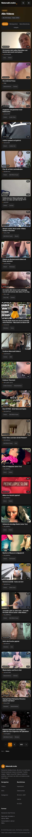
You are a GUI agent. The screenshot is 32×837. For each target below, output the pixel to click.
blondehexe (7, 643)
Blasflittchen (7, 171)
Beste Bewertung (24, 24)
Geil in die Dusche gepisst (11, 641)
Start (2, 751)
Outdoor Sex (12, 146)
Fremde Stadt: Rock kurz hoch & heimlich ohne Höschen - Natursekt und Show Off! (16, 321)
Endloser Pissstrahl (9, 380)
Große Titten (12, 117)
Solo (12, 647)
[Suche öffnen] (23, 3)
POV (16, 443)
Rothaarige (12, 266)
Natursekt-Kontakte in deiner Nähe (8, 817)
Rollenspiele (12, 558)
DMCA (19, 799)
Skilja (5, 83)
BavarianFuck (7, 411)
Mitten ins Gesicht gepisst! (11, 495)
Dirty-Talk (5, 297)
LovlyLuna (6, 324)
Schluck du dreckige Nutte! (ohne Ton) (15, 524)
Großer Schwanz (7, 385)
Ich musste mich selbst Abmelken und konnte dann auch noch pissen (15, 51)
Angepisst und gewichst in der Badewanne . (12, 110)
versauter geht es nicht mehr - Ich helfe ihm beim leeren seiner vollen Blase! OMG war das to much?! (16, 611)
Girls (2, 791)
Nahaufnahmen (7, 86)
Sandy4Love (7, 584)
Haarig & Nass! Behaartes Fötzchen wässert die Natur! (14, 700)
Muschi (5, 146)
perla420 (6, 202)
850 (21, 744)
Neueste (5, 24)
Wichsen (15, 675)
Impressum (20, 786)
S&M (11, 357)
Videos (3, 786)
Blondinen (5, 328)
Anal (4, 57)
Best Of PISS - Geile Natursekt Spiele (14, 409)
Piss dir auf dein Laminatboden (12, 169)
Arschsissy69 (7, 54)
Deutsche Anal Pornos (8, 813)
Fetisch (10, 57)
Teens (12, 328)
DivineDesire (7, 440)
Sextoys (15, 86)
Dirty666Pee (7, 469)
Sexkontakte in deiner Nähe (8, 822)
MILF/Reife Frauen (13, 174)
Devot (4, 472)
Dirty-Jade (6, 294)
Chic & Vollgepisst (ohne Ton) (12, 466)
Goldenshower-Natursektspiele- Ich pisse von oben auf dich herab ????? (14, 199)
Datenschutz (21, 791)
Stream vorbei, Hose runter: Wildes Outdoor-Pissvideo (14, 229)
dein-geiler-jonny (8, 382)
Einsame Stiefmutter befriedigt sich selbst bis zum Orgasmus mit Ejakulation (16, 730)
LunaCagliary (7, 733)
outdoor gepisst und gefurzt (12, 140)
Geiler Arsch (12, 587)
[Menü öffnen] (29, 3)
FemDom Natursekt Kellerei (12, 351)
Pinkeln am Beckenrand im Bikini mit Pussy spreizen (14, 260)
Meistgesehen (13, 24)
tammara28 (7, 142)
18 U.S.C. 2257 (21, 795)
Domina (13, 297)
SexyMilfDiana (7, 614)
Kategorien (4, 795)
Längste (16, 27)
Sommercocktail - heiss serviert (13, 582)
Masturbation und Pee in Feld (12, 670)
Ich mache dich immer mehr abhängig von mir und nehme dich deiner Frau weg (16, 291)
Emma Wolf (7, 703)
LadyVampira (7, 353)
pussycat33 (7, 114)
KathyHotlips (7, 263)
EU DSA (19, 803)
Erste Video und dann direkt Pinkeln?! (15, 438)
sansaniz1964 (7, 672)
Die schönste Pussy (9, 81)
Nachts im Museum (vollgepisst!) (13, 553)
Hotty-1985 (7, 233)
